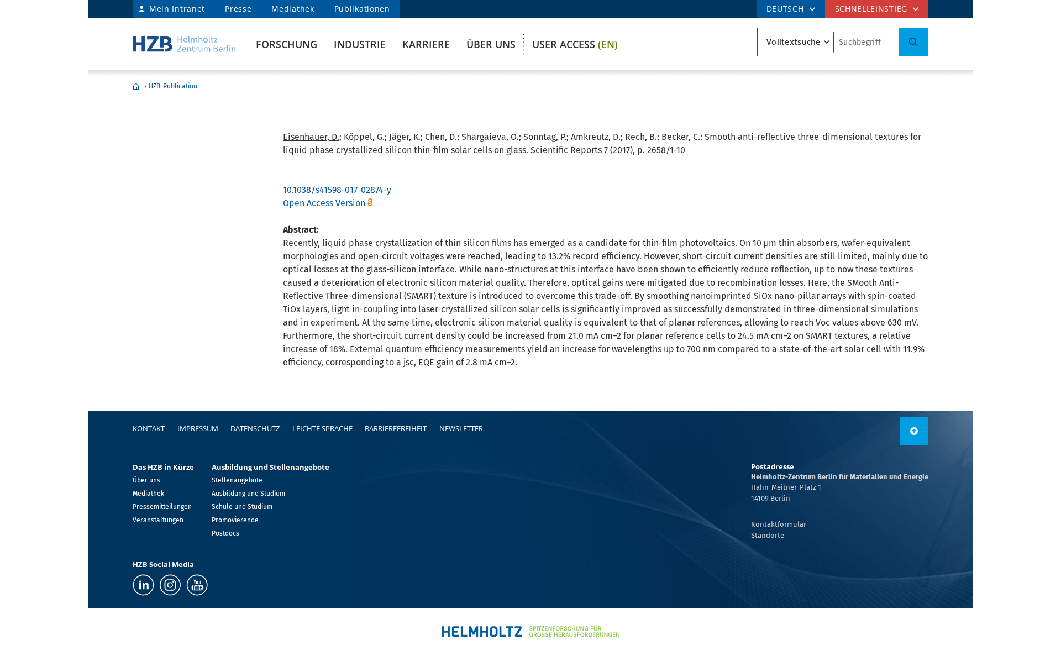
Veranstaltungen (158, 520)
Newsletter (461, 428)
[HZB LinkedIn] (143, 585)
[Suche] (913, 42)
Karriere (426, 44)
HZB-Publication (173, 86)
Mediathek (292, 8)
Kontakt (149, 428)
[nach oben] (914, 431)
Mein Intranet (177, 8)
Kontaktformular (778, 524)
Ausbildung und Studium (248, 493)
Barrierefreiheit (396, 428)
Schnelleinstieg (871, 8)
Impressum (197, 428)
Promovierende (235, 520)
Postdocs (225, 533)
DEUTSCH (785, 8)
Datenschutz (255, 428)
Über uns (491, 44)
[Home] (184, 44)
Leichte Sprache (322, 428)
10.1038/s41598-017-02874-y (337, 190)
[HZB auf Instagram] (170, 585)
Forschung (286, 44)
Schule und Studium (242, 507)
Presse (238, 8)
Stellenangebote (237, 480)
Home (136, 86)
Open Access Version (324, 203)
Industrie (360, 44)
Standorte (767, 535)
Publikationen (362, 8)
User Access (575, 44)
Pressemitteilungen (162, 507)
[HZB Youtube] (197, 585)
